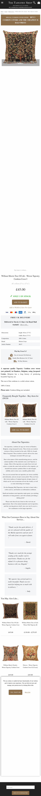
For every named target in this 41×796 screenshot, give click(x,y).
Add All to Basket (20, 430)
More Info (27, 692)
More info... (24, 324)
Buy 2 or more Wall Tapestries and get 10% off (20, 7)
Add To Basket (20, 302)
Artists (6, 11)
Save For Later (26, 307)
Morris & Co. (11, 11)
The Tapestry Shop (20, 2)
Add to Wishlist (14, 307)
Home (2, 11)
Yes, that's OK (15, 692)
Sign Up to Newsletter (21, 793)
